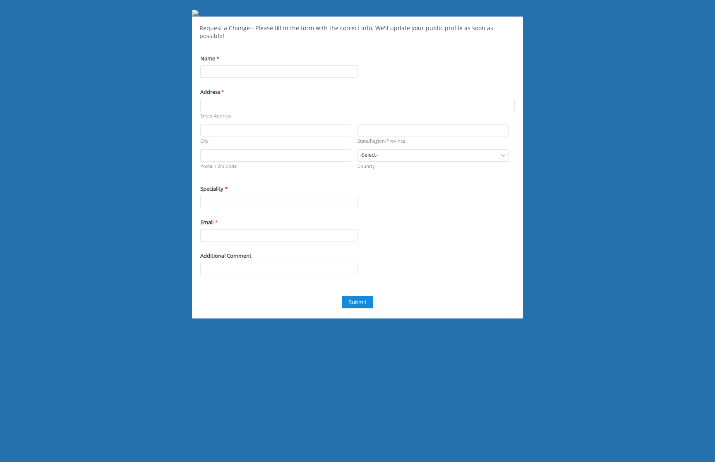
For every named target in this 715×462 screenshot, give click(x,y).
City (204, 141)
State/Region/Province (381, 141)
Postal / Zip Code (218, 166)
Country (366, 166)
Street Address (215, 116)
